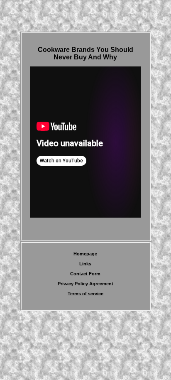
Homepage (85, 253)
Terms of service (85, 293)
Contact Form (85, 273)
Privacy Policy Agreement (85, 283)
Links (85, 263)
